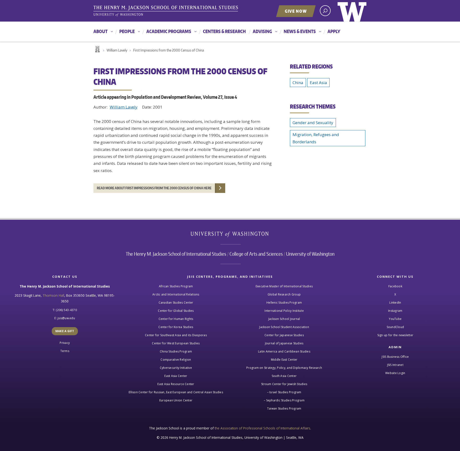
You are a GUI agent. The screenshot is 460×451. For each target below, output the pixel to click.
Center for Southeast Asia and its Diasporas (176, 335)
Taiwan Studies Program (284, 408)
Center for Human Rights (176, 319)
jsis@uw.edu (66, 318)
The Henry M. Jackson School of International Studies (176, 254)
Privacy (65, 343)
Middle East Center (284, 360)
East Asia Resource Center (175, 384)
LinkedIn (395, 303)
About (100, 31)
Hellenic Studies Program (284, 303)
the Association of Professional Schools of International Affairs (262, 428)
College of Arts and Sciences (256, 254)
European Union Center (175, 400)
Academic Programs (168, 31)
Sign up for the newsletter (395, 335)
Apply (334, 31)
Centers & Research (224, 31)
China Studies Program (176, 351)
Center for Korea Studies (175, 327)
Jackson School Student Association (284, 327)
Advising (262, 31)
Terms (64, 351)
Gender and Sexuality (313, 122)
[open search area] (325, 10)
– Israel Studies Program (284, 392)
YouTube (395, 319)
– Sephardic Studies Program (284, 400)
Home (97, 49)
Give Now (296, 11)
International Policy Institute (284, 311)
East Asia (318, 82)
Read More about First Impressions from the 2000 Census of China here (154, 188)
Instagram (395, 311)
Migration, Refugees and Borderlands (316, 138)
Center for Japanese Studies (284, 335)
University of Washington (352, 11)
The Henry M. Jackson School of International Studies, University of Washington (166, 11)
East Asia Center (175, 376)
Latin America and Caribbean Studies (284, 351)
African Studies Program (176, 286)
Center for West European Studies (176, 343)
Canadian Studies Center (176, 303)
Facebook (395, 286)
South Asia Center (284, 376)
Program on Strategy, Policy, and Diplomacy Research (284, 368)
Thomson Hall (53, 295)
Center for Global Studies (176, 311)
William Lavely (117, 50)
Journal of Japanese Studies (284, 343)
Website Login (395, 373)
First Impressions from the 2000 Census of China (168, 50)
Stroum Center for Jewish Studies (284, 384)
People (127, 31)
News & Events (300, 31)
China (298, 82)
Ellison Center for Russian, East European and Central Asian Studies (176, 392)
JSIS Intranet (395, 365)
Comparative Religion (176, 360)
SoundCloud (395, 327)
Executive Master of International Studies (284, 286)
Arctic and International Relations (175, 294)
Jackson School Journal (284, 319)
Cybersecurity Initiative (176, 368)
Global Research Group (284, 294)
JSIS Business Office (395, 357)
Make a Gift (64, 331)
